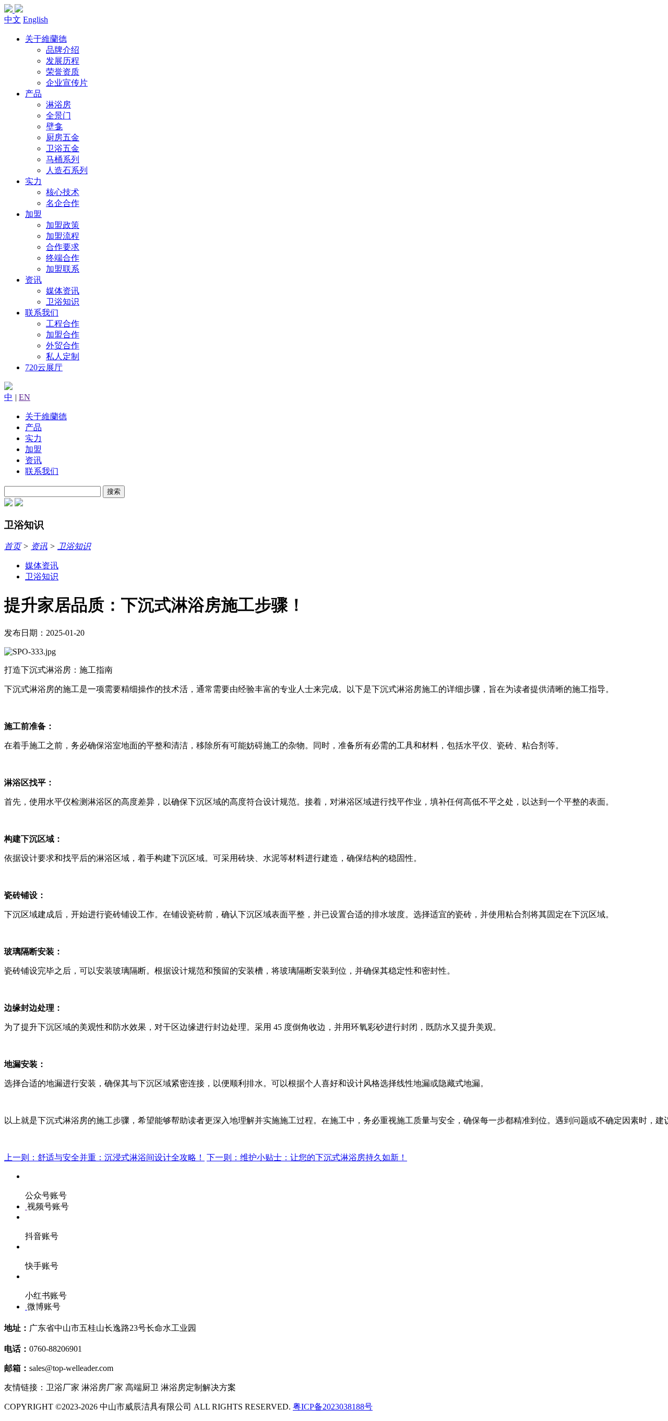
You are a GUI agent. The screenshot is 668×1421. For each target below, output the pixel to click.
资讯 (33, 279)
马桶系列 (62, 159)
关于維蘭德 (46, 38)
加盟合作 (62, 334)
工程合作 (62, 323)
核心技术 (62, 192)
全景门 (58, 115)
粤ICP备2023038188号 (333, 1406)
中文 (12, 19)
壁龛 (54, 126)
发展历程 (62, 60)
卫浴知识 (62, 301)
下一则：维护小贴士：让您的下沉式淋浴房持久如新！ (307, 1157)
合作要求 (62, 246)
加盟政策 (62, 225)
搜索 (114, 491)
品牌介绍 (62, 49)
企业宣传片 (67, 82)
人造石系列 (67, 170)
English (35, 19)
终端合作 (62, 257)
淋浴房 (58, 104)
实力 (33, 181)
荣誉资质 (62, 71)
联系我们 (41, 312)
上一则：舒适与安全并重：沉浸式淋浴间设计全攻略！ (104, 1157)
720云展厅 (44, 367)
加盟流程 (62, 236)
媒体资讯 (62, 290)
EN (24, 397)
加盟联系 (62, 268)
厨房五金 (62, 137)
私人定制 (62, 356)
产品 (33, 93)
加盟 (33, 214)
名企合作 (62, 203)
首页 (12, 546)
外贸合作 (62, 345)
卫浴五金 (62, 148)
